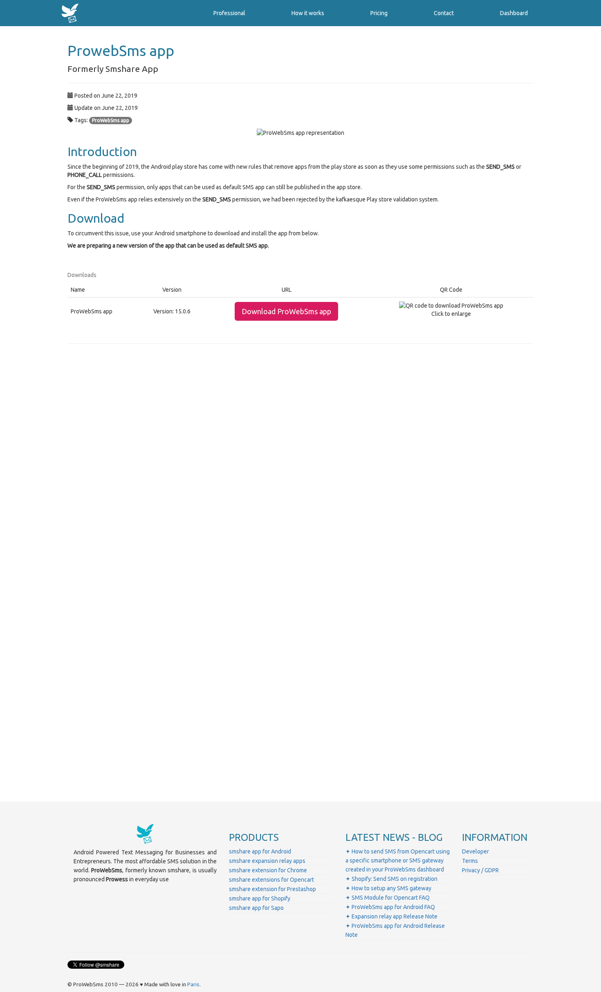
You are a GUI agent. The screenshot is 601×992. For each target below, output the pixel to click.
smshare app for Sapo (256, 908)
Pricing (379, 13)
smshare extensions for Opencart (271, 879)
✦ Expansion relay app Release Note (391, 916)
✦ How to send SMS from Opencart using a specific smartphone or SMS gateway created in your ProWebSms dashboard (397, 860)
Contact (444, 13)
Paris (193, 984)
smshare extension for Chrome (268, 870)
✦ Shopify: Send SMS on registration (391, 879)
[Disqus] (300, 464)
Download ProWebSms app (286, 311)
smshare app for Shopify (259, 898)
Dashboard (514, 13)
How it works (308, 13)
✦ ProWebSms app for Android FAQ (390, 907)
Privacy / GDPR (480, 870)
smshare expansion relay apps (267, 861)
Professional (229, 13)
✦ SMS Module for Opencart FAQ (387, 897)
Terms (470, 861)
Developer (475, 851)
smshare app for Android (260, 851)
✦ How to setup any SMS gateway (388, 888)
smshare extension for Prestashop (272, 889)
